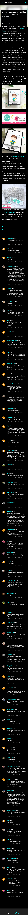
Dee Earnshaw (10, 492)
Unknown (9, 511)
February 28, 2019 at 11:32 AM (15, 436)
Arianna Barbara (11, 858)
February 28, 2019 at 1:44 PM (14, 525)
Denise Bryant (10, 779)
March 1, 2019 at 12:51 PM (14, 743)
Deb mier (9, 257)
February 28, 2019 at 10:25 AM (15, 347)
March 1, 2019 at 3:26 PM (13, 774)
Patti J (8, 395)
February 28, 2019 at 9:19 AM (14, 305)
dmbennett (10, 552)
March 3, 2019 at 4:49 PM (13, 874)
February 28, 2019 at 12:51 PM (15, 469)
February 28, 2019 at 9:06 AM (14, 297)
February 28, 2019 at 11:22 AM (15, 412)
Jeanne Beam (10, 529)
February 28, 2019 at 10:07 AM (15, 336)
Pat (8, 352)
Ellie (8, 373)
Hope (8, 320)
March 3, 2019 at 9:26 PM (13, 896)
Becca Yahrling (11, 709)
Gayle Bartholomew (12, 426)
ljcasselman (10, 878)
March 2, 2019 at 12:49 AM (14, 806)
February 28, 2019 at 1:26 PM (14, 507)
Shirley (8, 829)
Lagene (9, 570)
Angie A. (9, 331)
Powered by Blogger (14, 913)
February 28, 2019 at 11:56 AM (15, 446)
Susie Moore (10, 643)
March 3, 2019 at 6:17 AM (14, 863)
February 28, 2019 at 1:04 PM (14, 478)
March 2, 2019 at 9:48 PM (13, 854)
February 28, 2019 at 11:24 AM (15, 421)
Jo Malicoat (10, 687)
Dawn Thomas (11, 363)
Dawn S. (9, 890)
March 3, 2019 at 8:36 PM (13, 886)
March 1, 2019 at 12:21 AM (14, 671)
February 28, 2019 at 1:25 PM (14, 498)
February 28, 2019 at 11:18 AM (15, 404)
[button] (3, 19)
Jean (8, 310)
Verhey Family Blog (12, 340)
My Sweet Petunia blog (18, 156)
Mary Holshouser (11, 384)
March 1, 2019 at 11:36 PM (14, 786)
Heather (9, 848)
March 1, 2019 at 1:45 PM (13, 762)
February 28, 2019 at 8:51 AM (14, 284)
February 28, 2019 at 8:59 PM (14, 661)
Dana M (9, 676)
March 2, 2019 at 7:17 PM (13, 825)
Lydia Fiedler (10, 502)
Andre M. (9, 867)
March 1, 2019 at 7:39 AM (14, 694)
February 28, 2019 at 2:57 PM (14, 566)
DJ (7, 541)
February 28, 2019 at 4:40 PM (14, 608)
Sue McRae (10, 757)
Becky (8, 473)
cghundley (9, 747)
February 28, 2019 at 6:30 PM (14, 650)
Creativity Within (8, 2)
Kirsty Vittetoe (11, 666)
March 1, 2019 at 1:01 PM (13, 753)
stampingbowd (11, 266)
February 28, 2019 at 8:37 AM (14, 261)
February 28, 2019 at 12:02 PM (15, 460)
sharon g (9, 417)
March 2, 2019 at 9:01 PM (13, 844)
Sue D (8, 839)
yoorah (9, 561)
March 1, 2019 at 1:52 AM (14, 683)
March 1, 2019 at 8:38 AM (14, 715)
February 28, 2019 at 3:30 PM (14, 589)
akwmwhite (10, 408)
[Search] (26, 2)
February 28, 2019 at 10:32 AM (15, 359)
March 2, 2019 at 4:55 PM (13, 816)
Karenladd (9, 654)
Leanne (9, 738)
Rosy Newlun (10, 632)
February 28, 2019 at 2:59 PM (14, 576)
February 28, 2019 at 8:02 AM (14, 253)
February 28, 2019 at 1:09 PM (14, 488)
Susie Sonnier (10, 301)
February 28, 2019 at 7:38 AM (14, 244)
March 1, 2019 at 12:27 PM (14, 734)
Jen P (8, 719)
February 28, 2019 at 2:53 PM (14, 557)
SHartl (8, 602)
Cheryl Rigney (10, 622)
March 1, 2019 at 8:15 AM (14, 705)
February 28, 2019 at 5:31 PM (14, 638)
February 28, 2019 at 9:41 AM (14, 316)
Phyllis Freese (10, 450)
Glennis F (9, 464)
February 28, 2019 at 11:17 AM (15, 391)
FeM (8, 820)
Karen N (9, 288)
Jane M (9, 440)
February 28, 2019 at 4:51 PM (14, 618)
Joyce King (10, 238)
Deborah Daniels (11, 810)
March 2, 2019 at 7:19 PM (13, 835)
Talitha (9, 612)
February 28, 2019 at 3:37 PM (14, 598)
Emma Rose (10, 482)
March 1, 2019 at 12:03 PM (14, 724)
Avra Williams (10, 593)
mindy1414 (10, 790)
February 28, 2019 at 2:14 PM (14, 548)
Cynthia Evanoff (11, 580)
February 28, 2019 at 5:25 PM (14, 628)
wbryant (9, 248)
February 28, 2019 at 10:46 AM (15, 379)
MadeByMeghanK (11, 699)
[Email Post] (3, 226)
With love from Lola (12, 766)
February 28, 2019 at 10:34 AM (15, 369)
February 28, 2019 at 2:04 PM (14, 536)
